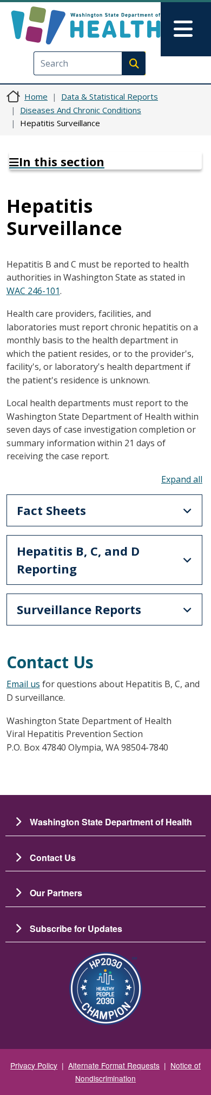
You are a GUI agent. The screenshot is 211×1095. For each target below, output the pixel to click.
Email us (23, 684)
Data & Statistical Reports (109, 96)
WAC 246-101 (33, 291)
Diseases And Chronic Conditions (80, 110)
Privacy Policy (33, 1065)
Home (36, 96)
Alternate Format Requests (114, 1065)
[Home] (85, 25)
